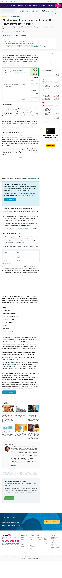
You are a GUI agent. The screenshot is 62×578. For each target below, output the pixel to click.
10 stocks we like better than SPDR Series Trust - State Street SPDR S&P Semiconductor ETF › (26, 46)
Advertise (23, 546)
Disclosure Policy (21, 556)
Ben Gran (23, 431)
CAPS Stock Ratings (46, 536)
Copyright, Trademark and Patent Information (44, 556)
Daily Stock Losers (57, 13)
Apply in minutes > (50, 145)
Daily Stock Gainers (56, 11)
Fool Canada (39, 539)
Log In (55, 1)
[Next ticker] (52, 11)
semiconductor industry (32, 178)
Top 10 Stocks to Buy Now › (57, 5)
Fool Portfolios (32, 546)
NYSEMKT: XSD (17, 70)
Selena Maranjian (7, 31)
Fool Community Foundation (54, 545)
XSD (14, 65)
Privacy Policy (13, 556)
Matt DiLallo (36, 431)
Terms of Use (6, 556)
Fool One (31, 548)
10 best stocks (29, 193)
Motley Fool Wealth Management (54, 540)
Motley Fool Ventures (55, 542)
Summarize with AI (26, 35)
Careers (22, 539)
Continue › (9, 498)
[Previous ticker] (17, 11)
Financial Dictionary (46, 544)
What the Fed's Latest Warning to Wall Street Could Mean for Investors (21, 417)
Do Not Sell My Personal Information (33, 558)
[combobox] (8, 11)
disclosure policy (34, 474)
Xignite (12, 544)
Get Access (44, 83)
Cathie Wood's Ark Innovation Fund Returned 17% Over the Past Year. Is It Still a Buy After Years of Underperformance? (33, 418)
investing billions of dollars (22, 228)
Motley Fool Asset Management (54, 538)
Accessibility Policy (30, 556)
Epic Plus (31, 543)
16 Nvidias (7, 485)
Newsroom (23, 542)
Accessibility (48, 1)
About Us (22, 537)
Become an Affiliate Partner (55, 548)
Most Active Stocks (56, 9)
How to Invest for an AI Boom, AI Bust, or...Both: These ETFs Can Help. (20, 434)
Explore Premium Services (14, 16)
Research (22, 541)
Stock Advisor (31, 540)
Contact (22, 544)
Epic (31, 541)
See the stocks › (10, 199)
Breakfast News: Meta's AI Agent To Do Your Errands (7, 436)
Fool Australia (39, 537)
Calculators (46, 541)
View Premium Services (52, 522)
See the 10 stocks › (9, 392)
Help (59, 1)
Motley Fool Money (32, 550)
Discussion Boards (46, 539)
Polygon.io (16, 544)
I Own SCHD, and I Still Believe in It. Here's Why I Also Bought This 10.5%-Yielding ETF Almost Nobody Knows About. (33, 436)
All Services (32, 537)
